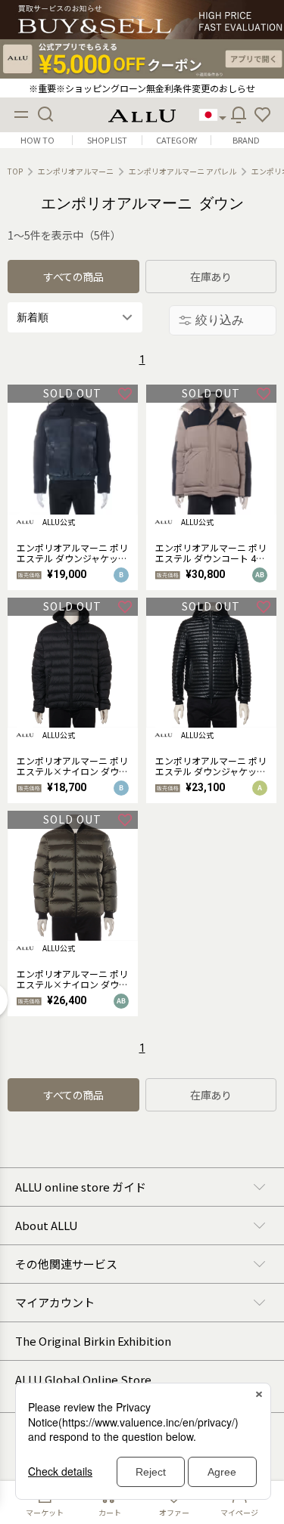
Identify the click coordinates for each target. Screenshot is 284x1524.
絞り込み (219, 320)
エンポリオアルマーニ (76, 171)
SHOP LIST (107, 140)
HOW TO (37, 140)
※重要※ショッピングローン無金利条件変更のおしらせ (142, 88)
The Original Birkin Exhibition (93, 1341)
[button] (263, 115)
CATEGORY (176, 140)
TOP (15, 171)
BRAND (246, 140)
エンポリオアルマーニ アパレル (182, 171)
